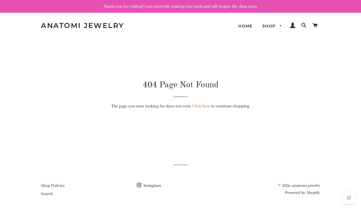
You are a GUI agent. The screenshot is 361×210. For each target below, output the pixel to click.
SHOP (269, 26)
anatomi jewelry (82, 25)
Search (47, 193)
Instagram (151, 185)
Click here (201, 106)
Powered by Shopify (302, 192)
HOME (245, 26)
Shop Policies (53, 185)
